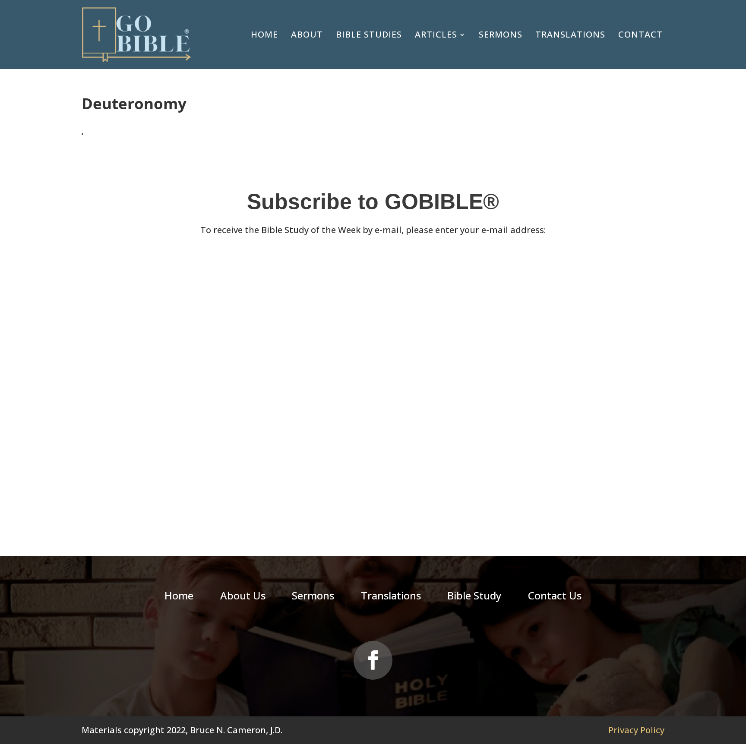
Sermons (500, 34)
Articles (436, 34)
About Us (243, 597)
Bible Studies (369, 34)
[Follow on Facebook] (373, 660)
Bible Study (474, 597)
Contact (640, 34)
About (307, 34)
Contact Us (555, 597)
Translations (570, 34)
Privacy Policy (636, 730)
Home (264, 34)
